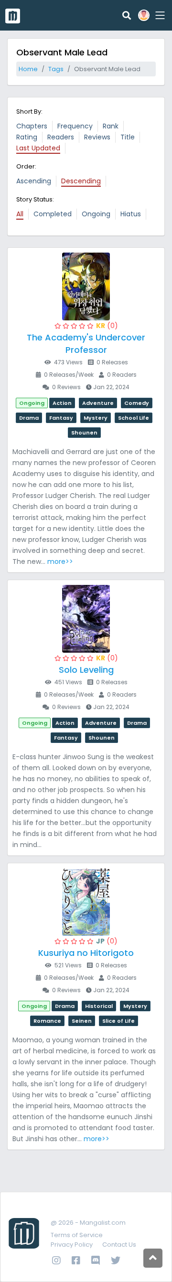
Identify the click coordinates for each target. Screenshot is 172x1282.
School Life (133, 418)
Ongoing (96, 214)
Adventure (98, 403)
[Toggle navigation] (158, 15)
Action (62, 403)
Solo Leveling (86, 670)
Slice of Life (118, 1021)
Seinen (82, 1021)
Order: (26, 166)
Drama (29, 418)
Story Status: (35, 199)
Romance (47, 1021)
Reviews (97, 137)
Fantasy (61, 418)
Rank (110, 126)
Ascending (33, 181)
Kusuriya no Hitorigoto (86, 953)
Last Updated (38, 148)
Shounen (84, 432)
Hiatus (130, 214)
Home (28, 69)
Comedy (136, 403)
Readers (60, 137)
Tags (56, 69)
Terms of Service (77, 1235)
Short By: (29, 111)
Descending (81, 181)
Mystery (96, 418)
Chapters (31, 126)
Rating (26, 137)
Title (127, 137)
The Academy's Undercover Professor (86, 343)
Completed (52, 214)
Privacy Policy (72, 1244)
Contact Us (119, 1244)
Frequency (75, 126)
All (19, 214)
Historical (99, 1006)
